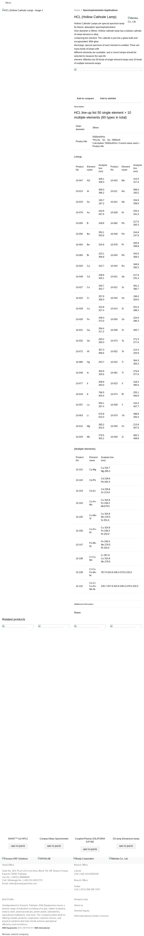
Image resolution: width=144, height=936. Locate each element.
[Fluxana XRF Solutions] (18, 859)
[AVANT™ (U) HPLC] (18, 730)
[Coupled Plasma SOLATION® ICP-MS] (90, 730)
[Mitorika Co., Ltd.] (125, 859)
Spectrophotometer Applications (100, 10)
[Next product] (140, 10)
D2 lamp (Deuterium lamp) (126, 838)
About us (78, 905)
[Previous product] (133, 10)
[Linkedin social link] (93, 613)
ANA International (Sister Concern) (91, 916)
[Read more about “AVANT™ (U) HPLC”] (5, 833)
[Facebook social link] (83, 613)
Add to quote (18, 846)
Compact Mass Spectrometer (54, 838)
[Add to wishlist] (30, 628)
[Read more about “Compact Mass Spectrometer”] (41, 833)
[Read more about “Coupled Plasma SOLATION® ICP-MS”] (77, 833)
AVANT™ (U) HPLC (18, 838)
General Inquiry (81, 911)
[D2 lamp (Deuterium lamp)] (126, 730)
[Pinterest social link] (89, 613)
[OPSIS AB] (54, 859)
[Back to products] (137, 10)
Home (77, 10)
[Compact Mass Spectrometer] (54, 730)
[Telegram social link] (96, 613)
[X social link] (86, 613)
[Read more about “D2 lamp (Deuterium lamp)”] (113, 833)
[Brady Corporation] (90, 859)
